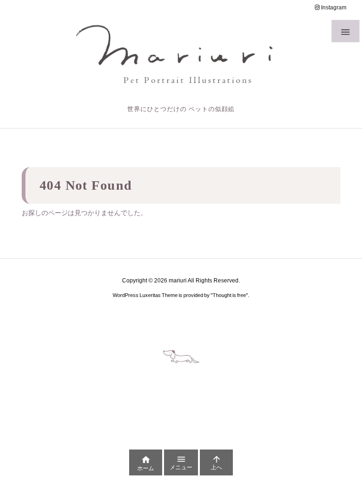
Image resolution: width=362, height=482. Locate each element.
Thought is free (229, 295)
